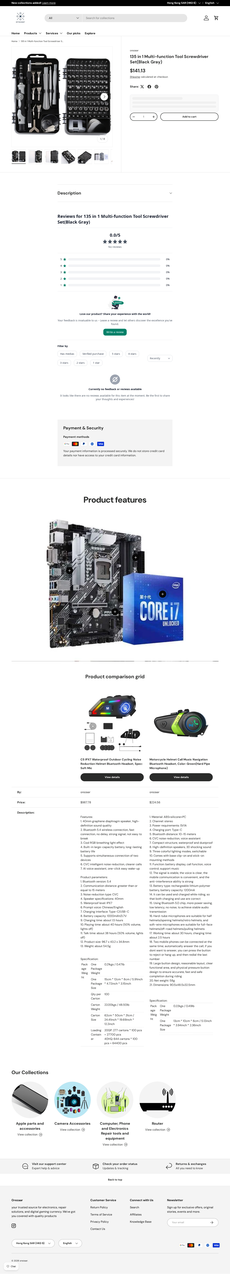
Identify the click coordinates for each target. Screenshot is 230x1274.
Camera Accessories (72, 1123)
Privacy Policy (99, 1222)
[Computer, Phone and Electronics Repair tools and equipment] (115, 1100)
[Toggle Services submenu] (61, 33)
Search (134, 1207)
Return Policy (99, 1207)
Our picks (73, 33)
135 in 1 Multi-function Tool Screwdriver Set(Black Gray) (42, 41)
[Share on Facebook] (149, 86)
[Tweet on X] (142, 86)
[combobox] (116, 18)
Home (16, 33)
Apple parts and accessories (30, 1126)
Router (157, 1123)
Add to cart (189, 116)
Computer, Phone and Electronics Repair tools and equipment (115, 1131)
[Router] (157, 1100)
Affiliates (136, 1214)
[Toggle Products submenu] (40, 33)
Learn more (47, 2)
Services (52, 33)
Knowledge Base (140, 1222)
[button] (216, 18)
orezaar (134, 50)
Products (30, 33)
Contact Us (97, 1229)
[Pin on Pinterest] (156, 86)
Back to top (115, 1179)
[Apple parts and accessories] (30, 1100)
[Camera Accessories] (72, 1100)
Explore (90, 33)
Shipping (135, 76)
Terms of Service (101, 1214)
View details (112, 777)
